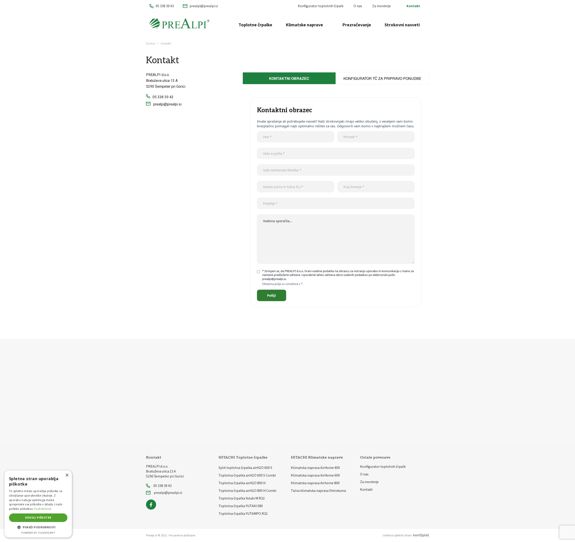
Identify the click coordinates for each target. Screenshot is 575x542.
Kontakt (413, 6)
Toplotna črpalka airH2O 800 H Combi (247, 490)
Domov (150, 43)
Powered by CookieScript (38, 532)
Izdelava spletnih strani (397, 535)
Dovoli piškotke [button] (38, 518)
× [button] (67, 475)
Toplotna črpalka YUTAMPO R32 (243, 513)
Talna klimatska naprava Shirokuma (318, 490)
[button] (38, 527)
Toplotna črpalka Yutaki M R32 (242, 498)
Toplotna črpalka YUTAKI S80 (241, 506)
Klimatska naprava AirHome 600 (315, 475)
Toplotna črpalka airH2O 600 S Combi (247, 475)
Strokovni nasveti (402, 24)
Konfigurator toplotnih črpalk (320, 6)
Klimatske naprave (304, 24)
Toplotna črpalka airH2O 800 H (242, 483)
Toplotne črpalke (255, 24)
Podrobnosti (42, 509)
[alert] (38, 504)
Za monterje (381, 6)
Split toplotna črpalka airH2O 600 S (245, 467)
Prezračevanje (356, 24)
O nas (358, 6)
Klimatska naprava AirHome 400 (315, 467)
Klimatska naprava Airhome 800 (315, 483)
